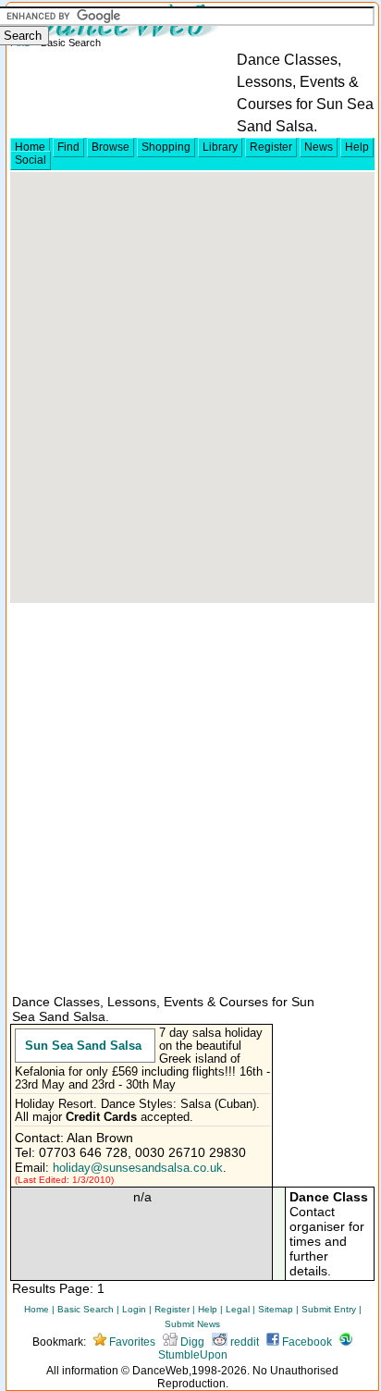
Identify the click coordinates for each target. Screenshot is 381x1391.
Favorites (130, 1342)
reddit (243, 1342)
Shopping (165, 147)
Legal (238, 1309)
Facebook (305, 1342)
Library (220, 147)
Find (68, 147)
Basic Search (85, 1309)
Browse (110, 147)
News (318, 147)
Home (30, 147)
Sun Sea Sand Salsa (83, 1045)
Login (134, 1309)
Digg (191, 1342)
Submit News (192, 1324)
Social (30, 160)
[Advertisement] (190, 797)
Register (271, 147)
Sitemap (275, 1309)
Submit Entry (328, 1309)
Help (357, 147)
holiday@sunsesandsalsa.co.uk (138, 1168)
